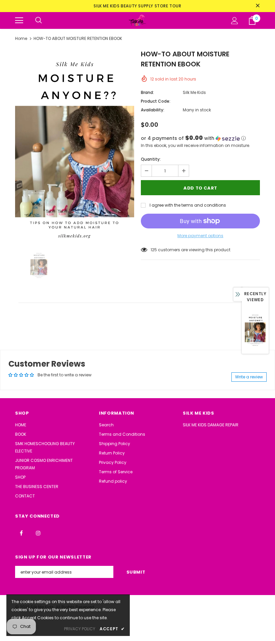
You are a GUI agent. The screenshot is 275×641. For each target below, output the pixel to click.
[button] (200, 138)
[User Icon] (234, 20)
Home (21, 38)
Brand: (147, 92)
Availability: (152, 110)
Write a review (249, 377)
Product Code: (155, 101)
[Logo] (137, 20)
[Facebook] (21, 533)
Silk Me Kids (194, 92)
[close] (257, 6)
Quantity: (151, 159)
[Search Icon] (38, 20)
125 (154, 250)
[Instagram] (38, 533)
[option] (74, 146)
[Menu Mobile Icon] (19, 20)
